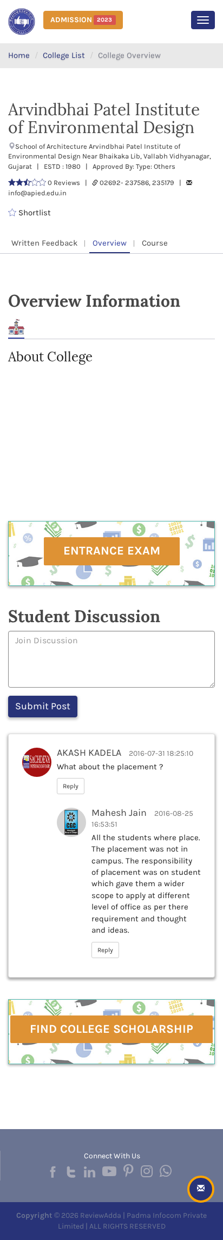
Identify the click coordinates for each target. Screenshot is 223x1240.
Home (19, 55)
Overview (110, 243)
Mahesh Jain (119, 813)
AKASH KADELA (89, 752)
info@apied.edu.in (37, 193)
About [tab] (16, 327)
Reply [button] (70, 786)
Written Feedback (44, 243)
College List (64, 55)
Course (155, 243)
